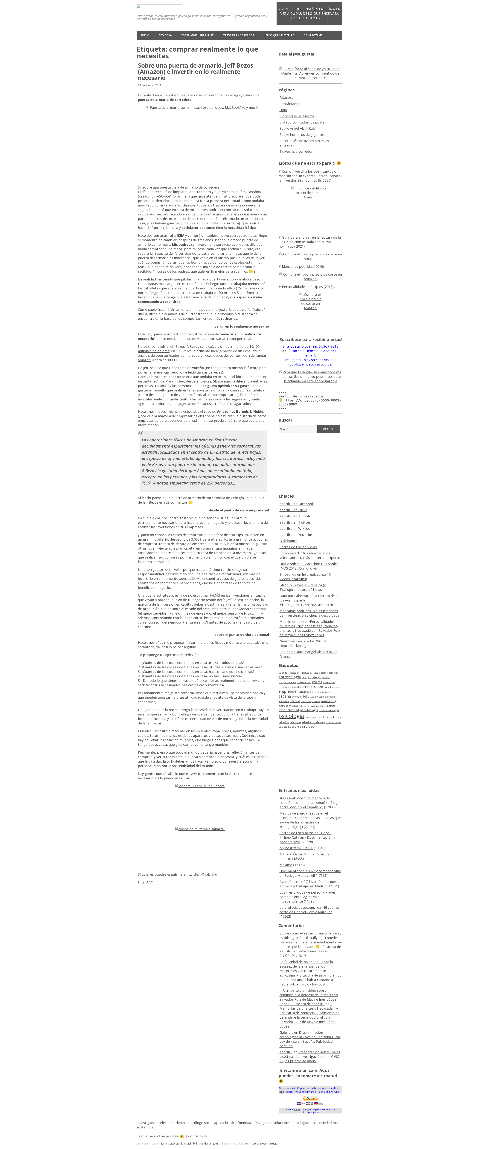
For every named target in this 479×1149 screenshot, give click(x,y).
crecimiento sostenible (290, 687)
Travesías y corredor (238, 35)
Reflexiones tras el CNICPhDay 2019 (304, 953)
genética (330, 696)
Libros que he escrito (279, 35)
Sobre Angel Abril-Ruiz (197, 35)
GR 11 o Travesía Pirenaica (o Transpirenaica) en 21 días (303, 587)
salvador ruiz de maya (313, 722)
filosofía (319, 696)
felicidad (308, 696)
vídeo (310, 726)
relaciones (295, 722)
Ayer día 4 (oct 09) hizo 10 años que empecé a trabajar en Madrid (308, 883)
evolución (297, 696)
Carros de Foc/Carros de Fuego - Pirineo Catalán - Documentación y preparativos (307, 837)
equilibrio (325, 692)
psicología (291, 716)
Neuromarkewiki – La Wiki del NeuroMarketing (303, 643)
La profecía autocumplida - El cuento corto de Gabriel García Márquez (309, 909)
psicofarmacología (329, 710)
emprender (288, 691)
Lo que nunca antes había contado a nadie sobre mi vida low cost (310, 979)
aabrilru (283, 672)
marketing (329, 701)
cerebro (326, 677)
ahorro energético (329, 672)
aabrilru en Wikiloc (295, 528)
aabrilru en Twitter (295, 522)
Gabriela (286, 1032)
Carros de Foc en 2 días (298, 547)
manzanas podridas (310, 701)
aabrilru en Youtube (296, 534)
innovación (284, 701)
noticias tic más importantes (312, 706)
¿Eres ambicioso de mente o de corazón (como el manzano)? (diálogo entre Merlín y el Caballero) (309, 802)
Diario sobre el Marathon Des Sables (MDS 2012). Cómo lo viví (309, 566)
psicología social (314, 717)
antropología (290, 677)
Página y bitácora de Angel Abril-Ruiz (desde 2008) (189, 1143)
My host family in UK (296, 848)
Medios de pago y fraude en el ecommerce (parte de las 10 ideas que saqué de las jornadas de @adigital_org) (310, 820)
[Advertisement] (310, 463)
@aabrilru (209, 874)
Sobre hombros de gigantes (302, 134)
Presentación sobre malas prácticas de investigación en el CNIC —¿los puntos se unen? (310, 1056)
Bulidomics (288, 541)
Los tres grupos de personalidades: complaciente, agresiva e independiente (308, 896)
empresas (305, 691)
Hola (283, 110)
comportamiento (287, 682)
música (293, 705)
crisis (305, 687)
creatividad (329, 682)
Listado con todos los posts (302, 122)
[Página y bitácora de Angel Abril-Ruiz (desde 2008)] (159, 5)
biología (306, 677)
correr (317, 681)
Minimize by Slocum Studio (261, 1143)
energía (315, 692)
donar (297, 1109)
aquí (281, 1092)
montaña (283, 705)
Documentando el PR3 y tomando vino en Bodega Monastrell (310, 873)
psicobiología (309, 710)
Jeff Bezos (177, 346)
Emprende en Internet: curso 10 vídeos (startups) (305, 576)
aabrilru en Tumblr (295, 516)
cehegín (316, 677)
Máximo (286, 865)
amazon (144, 360)
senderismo (333, 722)
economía (318, 686)
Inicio (145, 35)
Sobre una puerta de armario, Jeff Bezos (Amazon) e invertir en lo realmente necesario (195, 71)
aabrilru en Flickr (293, 510)
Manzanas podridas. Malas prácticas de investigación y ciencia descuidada (309, 613)
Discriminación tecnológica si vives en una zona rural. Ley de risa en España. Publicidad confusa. (310, 1039)
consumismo (304, 682)
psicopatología (333, 717)
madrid (295, 701)
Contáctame (313, 35)
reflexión (284, 722)
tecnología (298, 726)
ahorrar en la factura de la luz (303, 673)
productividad (289, 710)
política (331, 705)
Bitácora (165, 35)
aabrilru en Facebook (297, 504)
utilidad (191, 697)
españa (285, 696)
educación (333, 687)
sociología (285, 726)
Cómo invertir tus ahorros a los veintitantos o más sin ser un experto (310, 555)
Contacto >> (198, 1136)
